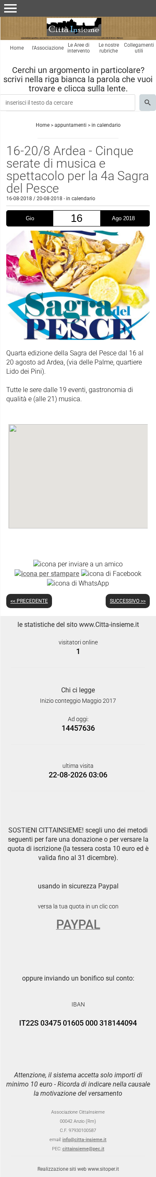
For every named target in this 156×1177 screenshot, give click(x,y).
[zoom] (78, 338)
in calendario (106, 125)
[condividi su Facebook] (111, 573)
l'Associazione (48, 48)
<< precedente (29, 601)
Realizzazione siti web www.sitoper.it (78, 1169)
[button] (10, 8)
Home (17, 48)
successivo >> (128, 601)
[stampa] (47, 573)
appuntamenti (70, 125)
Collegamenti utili (139, 48)
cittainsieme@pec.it (83, 1149)
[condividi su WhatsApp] (78, 583)
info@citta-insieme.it (84, 1139)
